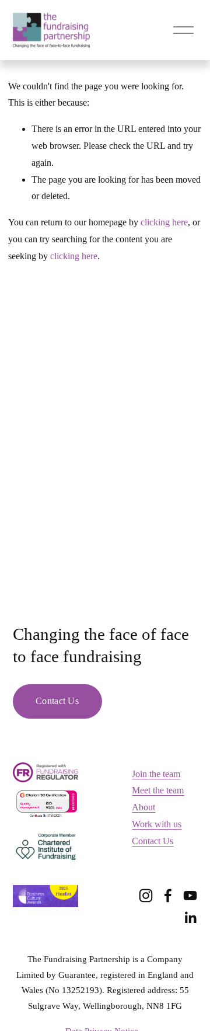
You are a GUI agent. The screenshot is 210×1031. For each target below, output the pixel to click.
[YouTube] (190, 896)
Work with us (156, 824)
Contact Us (57, 701)
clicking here (164, 222)
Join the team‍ (156, 774)
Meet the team (158, 790)
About (143, 807)
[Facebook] (168, 896)
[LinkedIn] (190, 918)
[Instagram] (146, 896)
